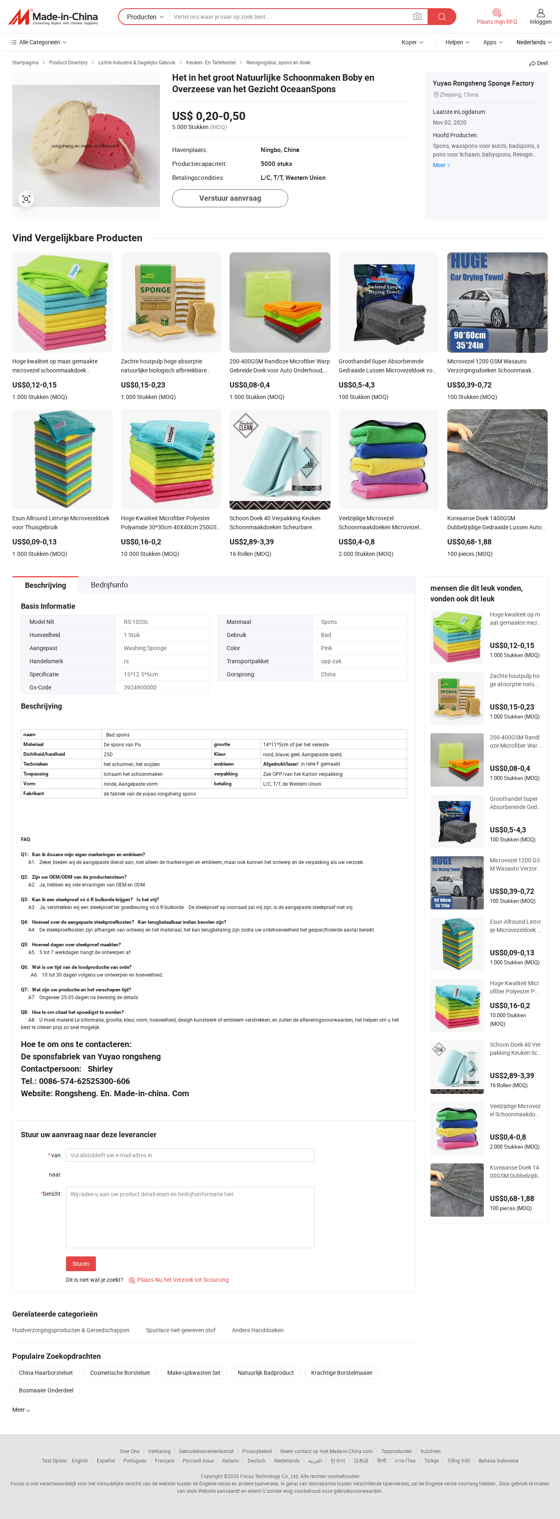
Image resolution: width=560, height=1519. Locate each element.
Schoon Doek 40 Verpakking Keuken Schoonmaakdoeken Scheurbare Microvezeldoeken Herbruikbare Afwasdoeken (515, 1049)
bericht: (51, 1193)
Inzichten (431, 1451)
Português (134, 1460)
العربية (315, 1460)
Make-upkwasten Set (194, 1372)
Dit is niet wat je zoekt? (94, 1279)
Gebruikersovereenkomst (206, 1451)
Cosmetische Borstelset (120, 1372)
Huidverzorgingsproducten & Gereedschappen (71, 1330)
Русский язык (198, 1460)
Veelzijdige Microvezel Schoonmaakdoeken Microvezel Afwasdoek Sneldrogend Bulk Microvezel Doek (515, 1110)
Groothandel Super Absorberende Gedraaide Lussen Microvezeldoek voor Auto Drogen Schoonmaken (515, 803)
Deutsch (257, 1460)
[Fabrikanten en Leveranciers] (53, 16)
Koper (409, 42)
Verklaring (159, 1451)
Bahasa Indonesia (499, 1460)
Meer (439, 165)
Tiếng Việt (458, 1460)
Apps (489, 42)
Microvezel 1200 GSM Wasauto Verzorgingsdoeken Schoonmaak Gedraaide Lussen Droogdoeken (515, 864)
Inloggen (541, 21)
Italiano (230, 1460)
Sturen (81, 1263)
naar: (55, 1174)
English (80, 1460)
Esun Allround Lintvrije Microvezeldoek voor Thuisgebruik (515, 926)
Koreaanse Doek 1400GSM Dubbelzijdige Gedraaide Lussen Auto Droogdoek (515, 1171)
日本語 (361, 1460)
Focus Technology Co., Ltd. (269, 1476)
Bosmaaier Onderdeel (46, 1390)
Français (164, 1460)
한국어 (337, 1460)
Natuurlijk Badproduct (266, 1372)
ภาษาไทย (405, 1460)
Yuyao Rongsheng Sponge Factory (483, 83)
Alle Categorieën (39, 42)
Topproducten (396, 1451)
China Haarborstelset (46, 1372)
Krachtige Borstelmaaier (342, 1372)
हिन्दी (381, 1460)
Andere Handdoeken (258, 1330)
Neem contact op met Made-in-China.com (326, 1451)
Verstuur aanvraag (230, 198)
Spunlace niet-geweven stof (181, 1330)
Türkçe (431, 1460)
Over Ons (129, 1451)
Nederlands (287, 1460)
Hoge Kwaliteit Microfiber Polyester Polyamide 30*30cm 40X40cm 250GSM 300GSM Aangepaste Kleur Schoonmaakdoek (515, 987)
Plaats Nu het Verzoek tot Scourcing (179, 1279)
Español (106, 1460)
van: (55, 1155)
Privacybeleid (257, 1451)
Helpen (454, 42)
